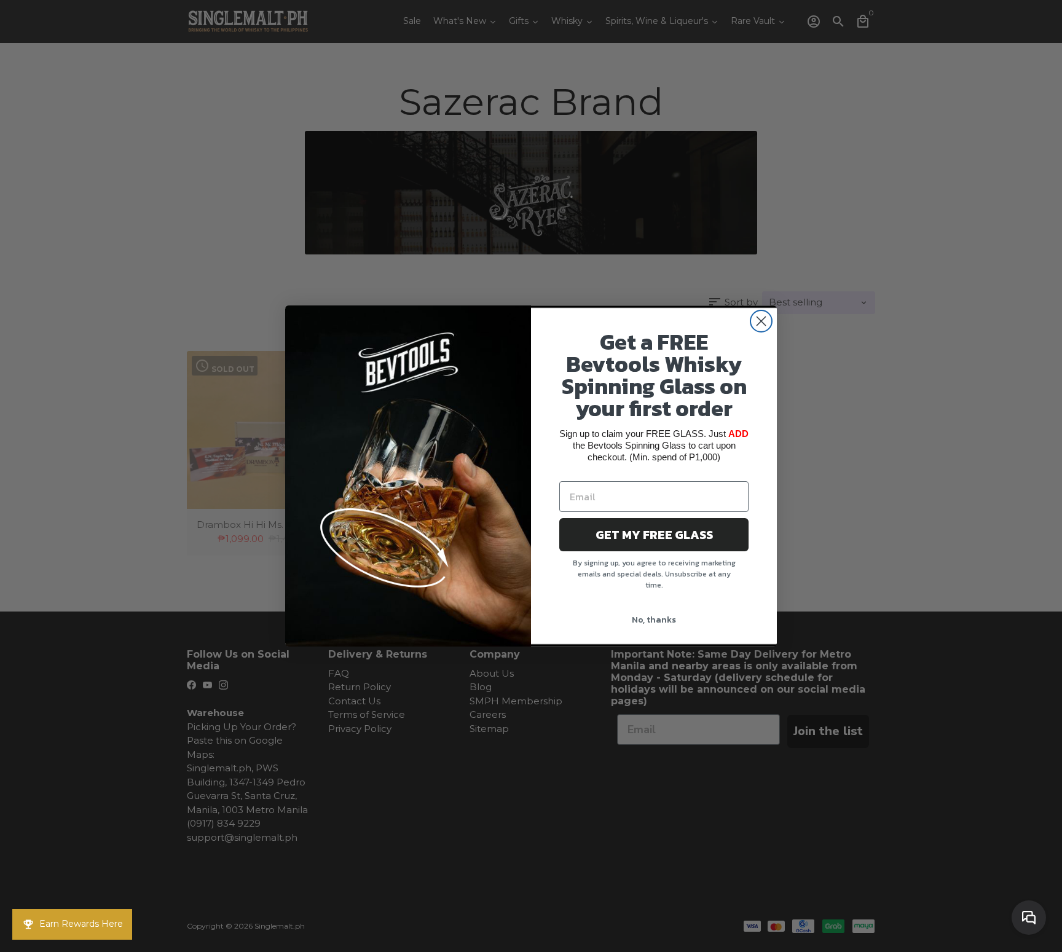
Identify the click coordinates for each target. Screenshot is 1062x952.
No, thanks (654, 619)
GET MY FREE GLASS (654, 534)
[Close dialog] (761, 321)
